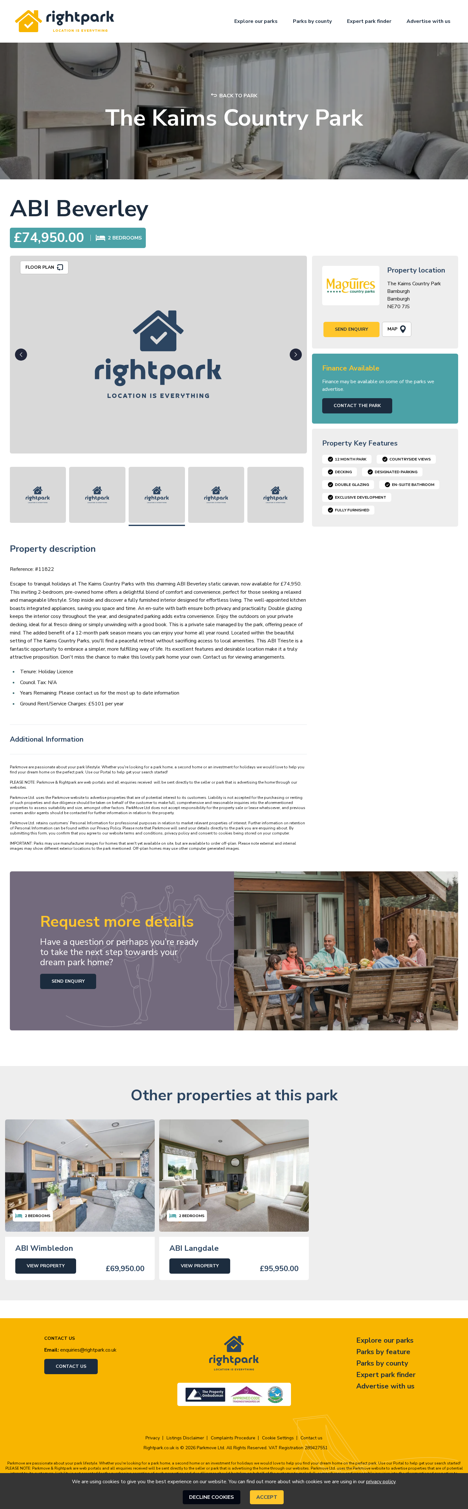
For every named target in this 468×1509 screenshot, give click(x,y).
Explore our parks (256, 21)
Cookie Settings (278, 1438)
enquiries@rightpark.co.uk (88, 1349)
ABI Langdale (194, 1248)
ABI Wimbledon (44, 1248)
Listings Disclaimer (185, 1438)
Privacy (152, 1438)
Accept (266, 1497)
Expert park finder (369, 21)
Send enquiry (68, 981)
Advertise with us (428, 21)
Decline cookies (211, 1497)
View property (46, 1266)
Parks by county (312, 21)
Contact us (71, 1366)
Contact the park (357, 406)
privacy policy (380, 1481)
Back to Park (238, 96)
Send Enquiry (351, 329)
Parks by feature (383, 1351)
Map (392, 329)
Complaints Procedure (233, 1438)
